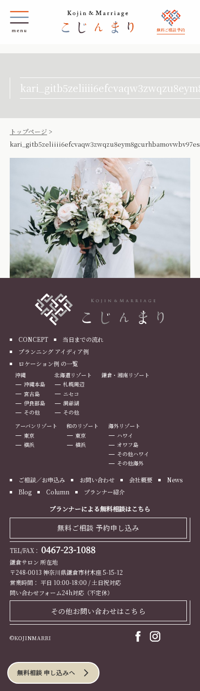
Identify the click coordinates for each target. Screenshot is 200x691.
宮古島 (32, 394)
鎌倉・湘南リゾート (125, 375)
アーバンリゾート (36, 426)
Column (57, 492)
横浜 (29, 444)
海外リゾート (124, 426)
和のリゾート (83, 426)
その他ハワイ (133, 454)
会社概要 (140, 480)
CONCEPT (33, 339)
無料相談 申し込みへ (46, 672)
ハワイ (125, 435)
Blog (25, 492)
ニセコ (71, 394)
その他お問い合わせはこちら (98, 611)
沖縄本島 (34, 384)
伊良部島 (34, 403)
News (175, 480)
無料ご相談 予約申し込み (98, 527)
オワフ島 (127, 444)
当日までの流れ (83, 339)
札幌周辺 (73, 384)
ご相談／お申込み (41, 480)
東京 (29, 435)
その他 (32, 412)
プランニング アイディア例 (53, 351)
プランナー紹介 (104, 492)
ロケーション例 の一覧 (48, 363)
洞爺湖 (71, 403)
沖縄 (20, 375)
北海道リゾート (73, 375)
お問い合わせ (97, 480)
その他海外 (130, 463)
